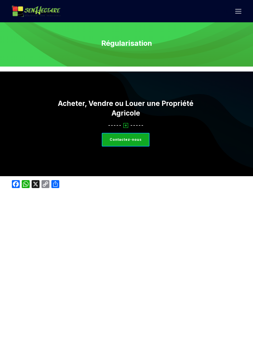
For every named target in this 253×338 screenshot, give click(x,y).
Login (226, 11)
